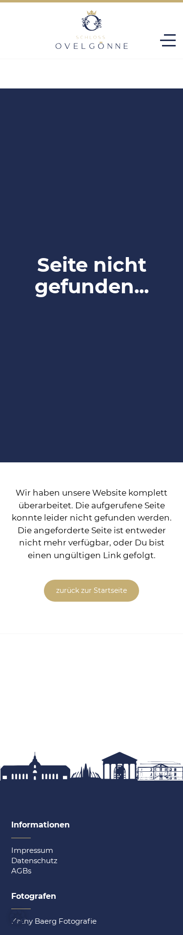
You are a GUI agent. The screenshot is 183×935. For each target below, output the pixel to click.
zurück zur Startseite (91, 590)
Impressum (32, 850)
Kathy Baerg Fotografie (54, 921)
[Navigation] (168, 40)
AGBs (21, 870)
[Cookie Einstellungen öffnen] (17, 922)
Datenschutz (34, 860)
